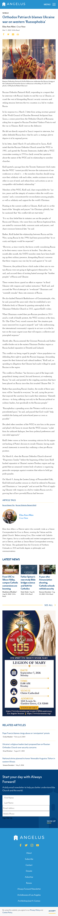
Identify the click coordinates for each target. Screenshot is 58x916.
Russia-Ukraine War (8, 505)
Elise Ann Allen (8, 26)
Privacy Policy (35, 910)
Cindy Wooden (8, 737)
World (5, 13)
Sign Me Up (7, 818)
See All (49, 605)
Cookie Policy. (7, 912)
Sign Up (51, 821)
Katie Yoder (25, 592)
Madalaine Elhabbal (9, 592)
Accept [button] (52, 911)
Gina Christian (7, 751)
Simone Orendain (45, 592)
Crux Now (21, 26)
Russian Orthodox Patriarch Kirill (26, 505)
